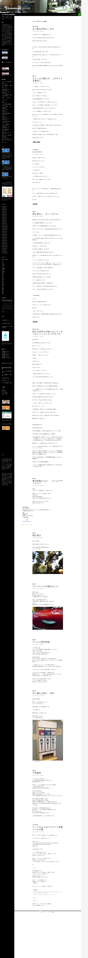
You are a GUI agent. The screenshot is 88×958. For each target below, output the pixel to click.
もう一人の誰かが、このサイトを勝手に (47, 79)
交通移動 (3, 268)
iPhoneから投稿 (4, 259)
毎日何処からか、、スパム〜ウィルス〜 (47, 481)
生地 (2, 285)
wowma (35, 321)
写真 (2, 274)
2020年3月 (4, 211)
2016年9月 (4, 218)
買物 (37, 26)
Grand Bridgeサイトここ (6, 320)
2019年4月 (4, 214)
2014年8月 (4, 249)
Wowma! (37, 152)
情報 (33, 26)
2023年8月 (4, 208)
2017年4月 (4, 217)
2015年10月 (4, 228)
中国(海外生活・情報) (5, 70)
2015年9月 (4, 229)
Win (2, 262)
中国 (2, 267)
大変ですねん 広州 (5, 92)
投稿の (4, 390)
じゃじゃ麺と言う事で (6, 121)
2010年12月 (4, 252)
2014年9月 (4, 248)
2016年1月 (4, 223)
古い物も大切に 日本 (43, 693)
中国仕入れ (4, 110)
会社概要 (3, 351)
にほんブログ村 (4, 54)
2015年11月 (4, 226)
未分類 (37, 329)
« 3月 (3, 311)
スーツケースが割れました (45, 586)
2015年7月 (4, 232)
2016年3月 (4, 220)
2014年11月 (4, 245)
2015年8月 (4, 231)
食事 (2, 293)
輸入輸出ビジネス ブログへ (6, 75)
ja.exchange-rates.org (7, 420)
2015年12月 (4, 225)
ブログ (38, 142)
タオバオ (3, 265)
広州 (2, 276)
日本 (35, 26)
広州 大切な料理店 (5, 129)
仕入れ (33, 149)
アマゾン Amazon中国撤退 (6, 104)
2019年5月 (4, 212)
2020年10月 (4, 209)
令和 (2, 101)
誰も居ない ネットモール (45, 214)
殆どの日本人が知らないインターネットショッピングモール (47, 332)
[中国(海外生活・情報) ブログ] (5, 68)
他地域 (3, 271)
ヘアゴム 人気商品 (5, 124)
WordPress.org (4, 393)
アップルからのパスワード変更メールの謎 (47, 828)
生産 (2, 287)
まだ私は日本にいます (43, 28)
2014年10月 (4, 246)
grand (42, 31)
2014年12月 (4, 243)
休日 (2, 273)
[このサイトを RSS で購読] (2, 367)
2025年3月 (4, 206)
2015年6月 (4, 234)
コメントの (4, 392)
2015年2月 (4, 240)
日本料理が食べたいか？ (6, 126)
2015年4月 (4, 237)
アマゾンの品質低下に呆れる (7, 94)
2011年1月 (4, 251)
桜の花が (36, 535)
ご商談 (3, 264)
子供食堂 (36, 772)
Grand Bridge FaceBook (6, 323)
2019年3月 (4, 215)
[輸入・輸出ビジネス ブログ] (5, 73)
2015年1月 (4, 242)
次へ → (53, 912)
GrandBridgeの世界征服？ (9, 14)
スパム (35, 142)
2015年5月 (4, 235)
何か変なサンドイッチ (6, 118)
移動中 (3, 288)
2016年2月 (4, 221)
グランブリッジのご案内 (72, 14)
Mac (33, 824)
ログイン (3, 389)
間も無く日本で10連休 (6, 113)
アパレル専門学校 (41, 642)
